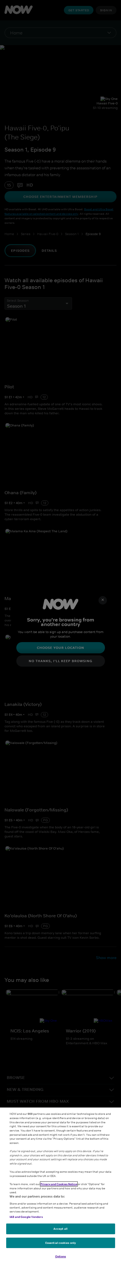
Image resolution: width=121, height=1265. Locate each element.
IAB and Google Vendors (26, 1217)
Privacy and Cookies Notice (59, 1184)
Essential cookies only (60, 1243)
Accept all (60, 1229)
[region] (60, 1186)
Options (60, 1256)
